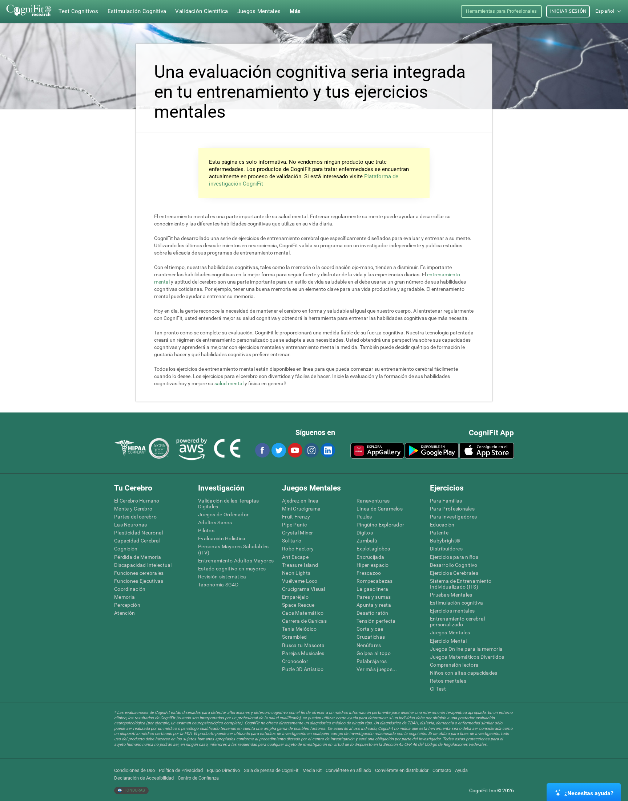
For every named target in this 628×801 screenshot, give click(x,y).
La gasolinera (373, 589)
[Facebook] (262, 450)
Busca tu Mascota (303, 645)
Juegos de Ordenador (223, 514)
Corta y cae (370, 629)
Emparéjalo (295, 597)
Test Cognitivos (78, 11)
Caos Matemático (302, 613)
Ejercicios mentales (452, 611)
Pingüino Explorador (380, 525)
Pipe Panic (294, 525)
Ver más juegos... (377, 669)
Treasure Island (300, 565)
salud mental (228, 383)
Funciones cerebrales (139, 573)
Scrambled (294, 637)
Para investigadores (453, 517)
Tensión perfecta (376, 621)
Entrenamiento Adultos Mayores (236, 561)
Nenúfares (369, 645)
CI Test (438, 689)
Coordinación (129, 589)
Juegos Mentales (450, 632)
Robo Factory (298, 549)
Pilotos (206, 530)
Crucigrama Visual (303, 589)
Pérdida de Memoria (137, 557)
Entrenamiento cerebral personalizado (457, 621)
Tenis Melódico (299, 629)
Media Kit (312, 770)
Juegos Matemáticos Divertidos (467, 657)
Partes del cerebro (135, 517)
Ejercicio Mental (448, 641)
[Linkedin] (327, 450)
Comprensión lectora (454, 665)
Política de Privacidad (181, 770)
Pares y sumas (374, 597)
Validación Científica (201, 11)
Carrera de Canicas (304, 621)
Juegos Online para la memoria (466, 649)
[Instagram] (311, 450)
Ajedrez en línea (300, 501)
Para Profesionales (452, 509)
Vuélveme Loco (300, 581)
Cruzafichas (371, 637)
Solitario (292, 541)
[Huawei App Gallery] (377, 451)
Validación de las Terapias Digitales (228, 503)
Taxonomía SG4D (218, 584)
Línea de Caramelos (380, 509)
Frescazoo (369, 573)
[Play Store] (432, 451)
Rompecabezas (374, 581)
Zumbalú (367, 541)
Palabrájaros (372, 661)
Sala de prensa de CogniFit (271, 770)
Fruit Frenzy (296, 517)
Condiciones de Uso (134, 770)
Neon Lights (296, 573)
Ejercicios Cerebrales (454, 573)
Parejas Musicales (303, 653)
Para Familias (446, 501)
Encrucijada (370, 557)
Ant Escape (295, 557)
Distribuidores (446, 549)
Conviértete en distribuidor (401, 770)
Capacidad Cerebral (137, 541)
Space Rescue (298, 605)
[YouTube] (294, 450)
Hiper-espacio (373, 565)
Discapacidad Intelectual (143, 565)
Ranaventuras (373, 501)
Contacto (441, 770)
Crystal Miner (297, 533)
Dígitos (365, 533)
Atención (124, 613)
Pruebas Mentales (451, 595)
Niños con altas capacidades (464, 673)
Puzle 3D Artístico (302, 669)
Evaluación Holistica (222, 538)
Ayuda (461, 770)
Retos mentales (448, 681)
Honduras (133, 790)
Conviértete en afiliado (348, 770)
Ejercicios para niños (454, 557)
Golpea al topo (374, 653)
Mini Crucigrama (301, 509)
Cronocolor (295, 661)
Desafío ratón (373, 613)
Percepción (127, 605)
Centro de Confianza (198, 778)
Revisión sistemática (222, 577)
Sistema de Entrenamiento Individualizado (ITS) (461, 584)
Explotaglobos (373, 549)
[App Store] (486, 451)
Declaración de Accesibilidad (144, 778)
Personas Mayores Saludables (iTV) (233, 549)
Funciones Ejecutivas (139, 581)
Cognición (126, 549)
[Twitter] (278, 450)
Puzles (364, 517)
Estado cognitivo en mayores (232, 569)
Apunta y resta (374, 605)
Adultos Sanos (215, 522)
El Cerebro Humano (137, 501)
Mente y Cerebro (133, 509)
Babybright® (445, 541)
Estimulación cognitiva (456, 603)
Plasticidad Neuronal (138, 533)
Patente (439, 533)
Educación (442, 525)
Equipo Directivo (223, 770)
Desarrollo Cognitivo (454, 565)
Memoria (124, 597)
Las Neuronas (130, 525)
